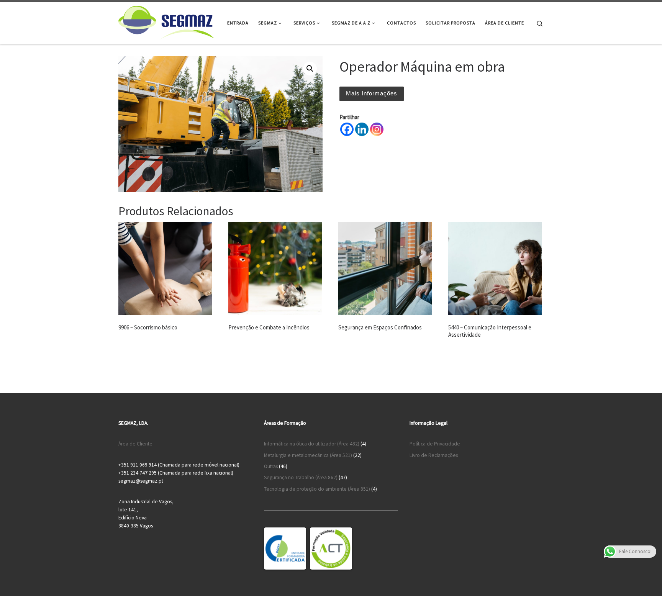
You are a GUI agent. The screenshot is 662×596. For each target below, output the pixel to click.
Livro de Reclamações (434, 455)
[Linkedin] (362, 129)
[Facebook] (347, 129)
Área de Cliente (135, 443)
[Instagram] (376, 129)
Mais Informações (371, 93)
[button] (310, 68)
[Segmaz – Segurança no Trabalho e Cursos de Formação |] (166, 21)
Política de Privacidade (435, 443)
